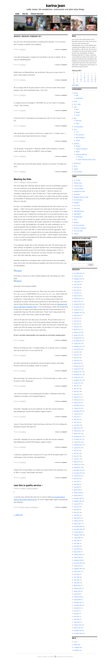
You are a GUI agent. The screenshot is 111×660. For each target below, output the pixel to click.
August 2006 (77, 537)
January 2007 (77, 523)
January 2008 (77, 495)
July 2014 (76, 352)
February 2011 (77, 464)
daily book (78, 120)
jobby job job (77, 163)
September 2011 (78, 445)
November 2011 (78, 439)
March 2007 (77, 518)
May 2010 (76, 478)
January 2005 (77, 591)
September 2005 (78, 568)
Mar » (77, 85)
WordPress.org (78, 650)
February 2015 (77, 332)
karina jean (55, 5)
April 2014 (76, 360)
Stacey (75, 219)
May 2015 (76, 324)
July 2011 (76, 450)
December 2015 (78, 304)
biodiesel (78, 146)
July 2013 (76, 386)
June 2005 (76, 577)
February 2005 (77, 588)
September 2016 (78, 279)
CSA (77, 132)
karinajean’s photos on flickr (81, 197)
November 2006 (78, 529)
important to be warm (79, 191)
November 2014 (78, 341)
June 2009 (76, 484)
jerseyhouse (77, 194)
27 (95, 81)
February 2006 (77, 554)
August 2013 (77, 383)
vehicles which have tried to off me (86, 159)
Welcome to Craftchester (80, 228)
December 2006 (78, 526)
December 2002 (78, 630)
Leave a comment (32, 182)
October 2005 (77, 566)
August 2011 (77, 447)
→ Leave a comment (60, 49)
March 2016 (77, 296)
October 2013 (77, 377)
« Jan (73, 85)
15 (77, 79)
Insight (77, 151)
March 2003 (77, 622)
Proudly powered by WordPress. (65, 656)
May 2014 (76, 357)
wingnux (76, 233)
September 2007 (78, 501)
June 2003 (76, 613)
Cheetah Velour (78, 183)
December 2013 (78, 371)
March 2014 (77, 363)
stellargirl (76, 222)
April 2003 (76, 619)
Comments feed (78, 647)
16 (81, 79)
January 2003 (77, 628)
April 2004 (76, 594)
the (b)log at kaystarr (79, 225)
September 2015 (78, 312)
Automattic (51, 656)
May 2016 (76, 290)
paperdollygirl (77, 214)
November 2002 (78, 633)
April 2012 (76, 425)
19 (91, 79)
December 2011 (78, 436)
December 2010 (78, 470)
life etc (75, 166)
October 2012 (77, 408)
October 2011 (77, 442)
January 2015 (77, 335)
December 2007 (78, 498)
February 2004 (77, 597)
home (77, 109)
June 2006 (76, 543)
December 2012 (78, 405)
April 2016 (76, 293)
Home (17, 14)
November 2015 (78, 307)
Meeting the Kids (22, 179)
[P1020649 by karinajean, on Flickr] (18, 271)
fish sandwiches (80, 134)
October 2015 (77, 310)
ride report (80, 157)
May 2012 (76, 422)
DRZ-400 (25, 14)
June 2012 (76, 419)
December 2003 (78, 602)
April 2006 (76, 549)
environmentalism (78, 126)
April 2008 (76, 487)
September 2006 (78, 535)
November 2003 (78, 605)
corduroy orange (78, 186)
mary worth (77, 208)
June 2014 (76, 355)
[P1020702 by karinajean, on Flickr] (18, 281)
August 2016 (77, 281)
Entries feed (77, 644)
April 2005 (76, 582)
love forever (77, 205)
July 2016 (76, 284)
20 (95, 79)
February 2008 (77, 492)
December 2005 (78, 560)
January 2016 (77, 301)
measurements (79, 98)
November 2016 (78, 273)
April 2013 (76, 394)
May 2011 (76, 456)
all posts (22, 507)
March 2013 (77, 397)
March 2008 (77, 490)
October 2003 (77, 608)
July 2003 (76, 611)
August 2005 (77, 571)
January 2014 (77, 369)
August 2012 (77, 414)
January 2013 (77, 402)
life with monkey (78, 200)
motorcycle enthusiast (31, 507)
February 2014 (77, 366)
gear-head (76, 143)
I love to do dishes (78, 188)
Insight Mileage (37, 14)
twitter (77, 123)
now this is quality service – (28, 485)
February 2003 (77, 625)
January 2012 (77, 433)
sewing (77, 115)
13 (95, 77)
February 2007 (77, 521)
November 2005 (78, 563)
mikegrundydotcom (79, 211)
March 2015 (77, 329)
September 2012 (78, 411)
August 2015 (77, 315)
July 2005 (76, 574)
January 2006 (77, 557)
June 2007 (76, 509)
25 (88, 81)
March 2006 (77, 552)
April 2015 (76, 326)
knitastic (78, 112)
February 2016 (77, 298)
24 (84, 81)
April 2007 (76, 515)
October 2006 (77, 532)
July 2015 (76, 318)
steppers (22, 340)
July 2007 (76, 507)
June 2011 (76, 453)
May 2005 (76, 580)
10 (84, 77)
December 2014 (78, 338)
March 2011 (77, 462)
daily (75, 118)
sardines (78, 140)
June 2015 (76, 321)
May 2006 (76, 546)
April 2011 (76, 459)
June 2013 (76, 388)
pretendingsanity (78, 217)
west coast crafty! (78, 231)
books (75, 101)
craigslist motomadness (82, 149)
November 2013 (78, 374)
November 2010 (78, 473)
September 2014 (78, 346)
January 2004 (77, 599)
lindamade (76, 202)
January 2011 (77, 467)
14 (73, 79)
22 (77, 81)
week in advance (78, 171)
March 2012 (77, 428)
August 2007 (77, 504)
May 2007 (76, 512)
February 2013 (77, 400)
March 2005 (77, 585)
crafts (75, 107)
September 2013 (78, 380)
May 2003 (76, 616)
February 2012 (77, 431)
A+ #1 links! (77, 180)
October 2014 (77, 343)
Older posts (18, 515)
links (77, 95)
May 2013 (76, 391)
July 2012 (76, 416)
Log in (75, 642)
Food (75, 129)
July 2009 (76, 481)
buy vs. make (77, 104)
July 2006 (76, 540)
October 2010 (77, 476)
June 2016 (76, 287)
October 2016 (77, 276)
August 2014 (77, 349)
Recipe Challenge (80, 137)
